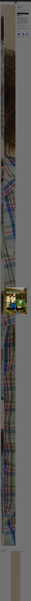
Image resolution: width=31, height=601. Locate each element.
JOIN (11, 308)
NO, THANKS (20, 308)
